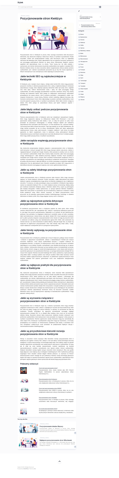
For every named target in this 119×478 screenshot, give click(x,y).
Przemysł (82, 69)
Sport (81, 77)
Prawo (82, 67)
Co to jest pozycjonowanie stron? (48, 408)
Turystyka (82, 86)
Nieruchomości (84, 58)
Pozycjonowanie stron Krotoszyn (48, 379)
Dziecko (82, 39)
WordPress (26, 468)
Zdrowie (82, 99)
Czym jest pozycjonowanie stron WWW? (50, 388)
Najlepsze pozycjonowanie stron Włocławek (56, 440)
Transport (82, 83)
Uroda (81, 91)
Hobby (82, 45)
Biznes (82, 34)
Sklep (81, 75)
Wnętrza (82, 97)
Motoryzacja (83, 56)
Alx (35, 468)
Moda (81, 53)
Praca (81, 64)
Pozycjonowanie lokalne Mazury (51, 426)
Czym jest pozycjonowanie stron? (48, 368)
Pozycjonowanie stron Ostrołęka (48, 397)
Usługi (81, 94)
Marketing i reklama (25, 15)
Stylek (20, 2)
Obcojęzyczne (83, 61)
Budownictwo (83, 37)
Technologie (83, 80)
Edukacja (82, 42)
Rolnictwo (82, 72)
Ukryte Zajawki (84, 88)
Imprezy (82, 48)
